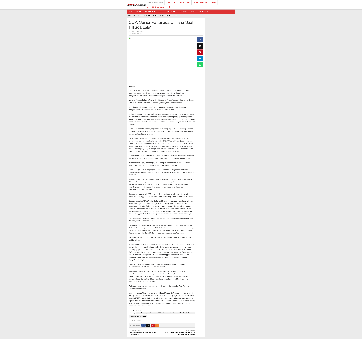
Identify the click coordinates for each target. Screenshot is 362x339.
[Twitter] (148, 325)
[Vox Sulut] (136, 4)
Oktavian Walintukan (186, 313)
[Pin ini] (200, 52)
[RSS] (157, 325)
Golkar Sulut (172, 313)
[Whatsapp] (200, 64)
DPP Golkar (162, 313)
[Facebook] (143, 325)
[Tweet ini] (200, 46)
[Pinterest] (153, 325)
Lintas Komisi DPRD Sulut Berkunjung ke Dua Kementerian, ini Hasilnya (180, 332)
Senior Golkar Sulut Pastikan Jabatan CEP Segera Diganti (143, 332)
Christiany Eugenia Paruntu (146, 313)
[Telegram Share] (200, 58)
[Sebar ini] (200, 39)
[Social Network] (169, 7)
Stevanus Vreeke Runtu (138, 316)
